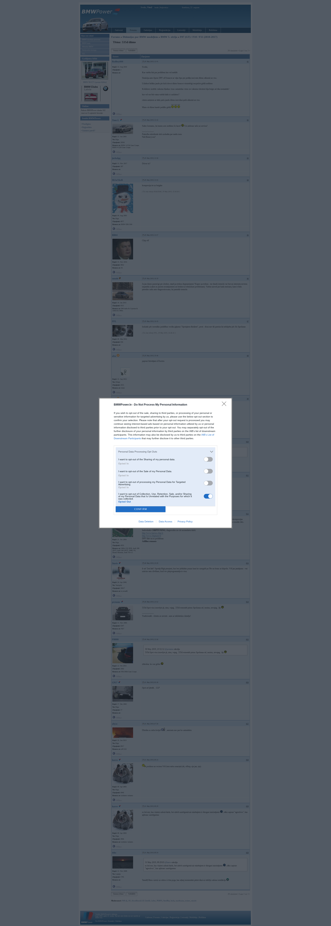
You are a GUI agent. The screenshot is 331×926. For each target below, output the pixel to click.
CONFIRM (140, 509)
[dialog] (165, 463)
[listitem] (165, 452)
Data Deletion (146, 521)
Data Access (165, 521)
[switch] (208, 459)
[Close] (225, 405)
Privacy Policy (185, 521)
